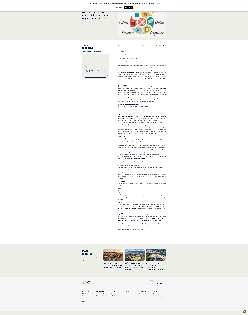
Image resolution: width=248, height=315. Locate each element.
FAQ (112, 293)
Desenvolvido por (159, 312)
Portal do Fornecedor (158, 297)
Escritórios (141, 295)
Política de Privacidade (131, 312)
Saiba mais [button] (157, 3)
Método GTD (162, 46)
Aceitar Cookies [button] (128, 7)
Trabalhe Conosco (157, 293)
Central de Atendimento (116, 295)
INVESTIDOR (127, 291)
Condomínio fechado (101, 293)
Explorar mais (88, 258)
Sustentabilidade (86, 295)
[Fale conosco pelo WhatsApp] (244, 311)
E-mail (85, 64)
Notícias (84, 304)
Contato (141, 293)
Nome (85, 57)
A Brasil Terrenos (86, 293)
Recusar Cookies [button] (119, 7)
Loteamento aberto (100, 295)
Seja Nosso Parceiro (157, 295)
